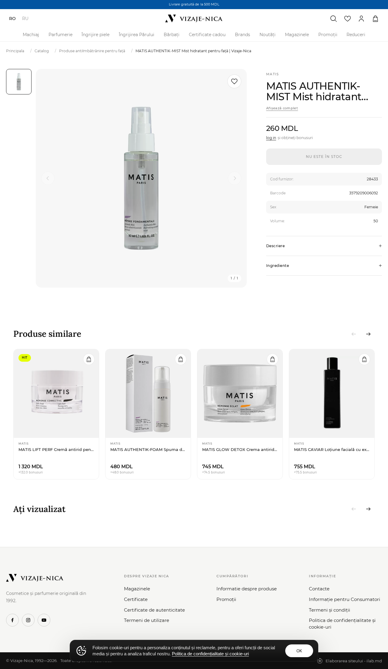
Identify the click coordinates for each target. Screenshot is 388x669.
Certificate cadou (207, 34)
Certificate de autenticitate (154, 610)
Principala (15, 51)
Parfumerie (60, 34)
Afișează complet (282, 108)
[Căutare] (333, 18)
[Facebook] (12, 620)
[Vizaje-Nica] (194, 18)
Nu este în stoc (324, 156)
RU (25, 18)
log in (271, 137)
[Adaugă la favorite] (234, 81)
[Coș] (375, 18)
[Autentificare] (361, 18)
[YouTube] (44, 620)
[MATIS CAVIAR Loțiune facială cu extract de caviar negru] (331, 393)
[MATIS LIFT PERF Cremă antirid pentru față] (56, 393)
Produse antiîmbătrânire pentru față (92, 51)
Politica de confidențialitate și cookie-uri (342, 623)
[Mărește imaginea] (141, 178)
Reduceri (355, 34)
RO (12, 18)
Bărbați (171, 34)
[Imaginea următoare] (234, 178)
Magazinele (297, 34)
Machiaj (31, 34)
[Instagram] (28, 620)
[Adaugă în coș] (89, 359)
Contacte (319, 589)
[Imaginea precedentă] (48, 178)
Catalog (42, 51)
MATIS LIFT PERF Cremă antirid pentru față (56, 449)
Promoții (327, 34)
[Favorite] (347, 18)
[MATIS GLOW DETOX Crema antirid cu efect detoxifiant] (240, 393)
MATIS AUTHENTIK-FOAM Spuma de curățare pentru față (148, 449)
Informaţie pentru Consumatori (344, 599)
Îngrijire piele (95, 34)
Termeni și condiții (329, 610)
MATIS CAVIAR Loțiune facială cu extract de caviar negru (332, 449)
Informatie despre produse (246, 589)
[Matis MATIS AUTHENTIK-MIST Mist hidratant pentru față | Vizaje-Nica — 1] (19, 81)
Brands (242, 34)
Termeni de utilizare (146, 620)
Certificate (136, 599)
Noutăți (267, 34)
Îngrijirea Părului (136, 34)
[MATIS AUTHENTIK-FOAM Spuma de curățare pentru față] (148, 393)
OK (299, 651)
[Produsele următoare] (368, 334)
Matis (272, 74)
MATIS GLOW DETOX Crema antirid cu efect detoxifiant (240, 449)
